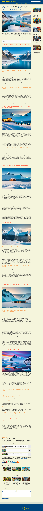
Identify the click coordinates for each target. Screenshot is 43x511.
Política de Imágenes (24, 507)
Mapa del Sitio (23, 509)
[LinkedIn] (12, 462)
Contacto (22, 3)
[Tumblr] (10, 462)
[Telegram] (14, 462)
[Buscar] (40, 1)
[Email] (16, 462)
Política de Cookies (24, 506)
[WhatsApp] (8, 462)
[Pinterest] (7, 462)
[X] (5, 462)
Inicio (14, 3)
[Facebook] (3, 462)
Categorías (17, 3)
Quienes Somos (26, 3)
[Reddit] (18, 462)
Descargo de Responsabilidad (25, 508)
